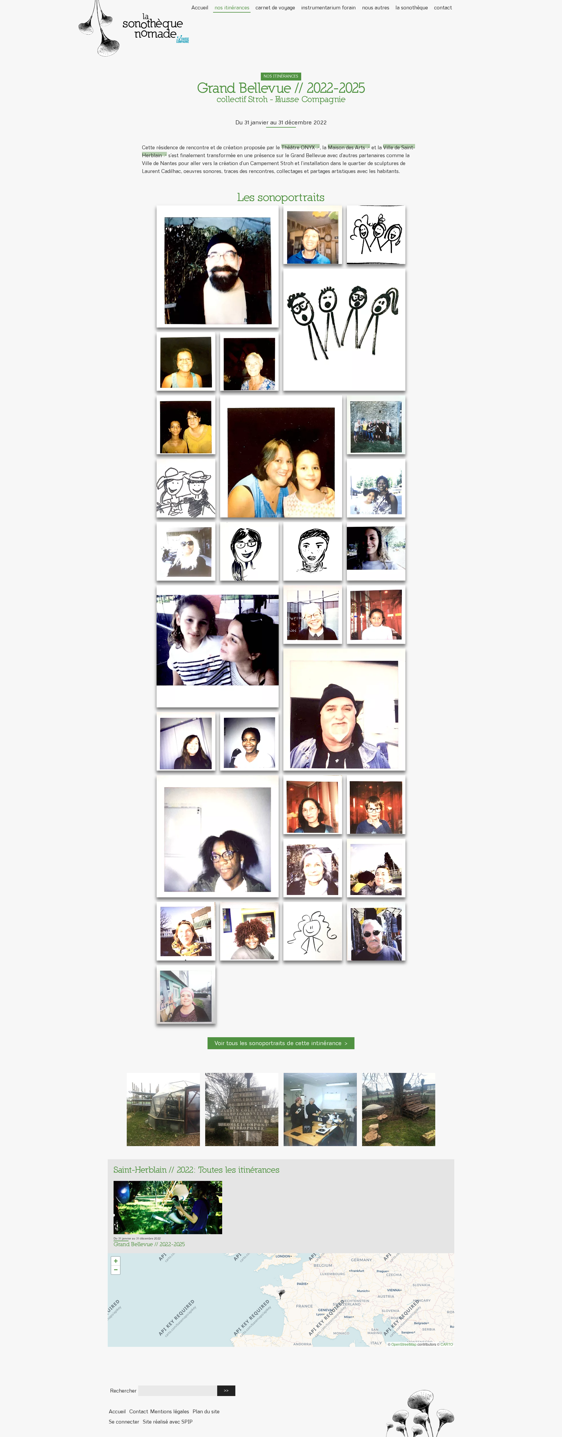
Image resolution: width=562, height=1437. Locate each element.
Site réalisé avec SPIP (168, 1421)
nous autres (375, 7)
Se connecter (124, 1421)
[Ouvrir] (218, 266)
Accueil (199, 7)
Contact (138, 1411)
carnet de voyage (275, 7)
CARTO (447, 1344)
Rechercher (123, 1390)
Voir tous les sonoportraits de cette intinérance (278, 1043)
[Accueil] (281, 28)
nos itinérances (232, 7)
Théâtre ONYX (298, 147)
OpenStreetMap (404, 1344)
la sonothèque (411, 7)
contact (443, 7)
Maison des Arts (346, 147)
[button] (281, 1294)
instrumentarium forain (328, 7)
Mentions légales (169, 1411)
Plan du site (206, 1411)
